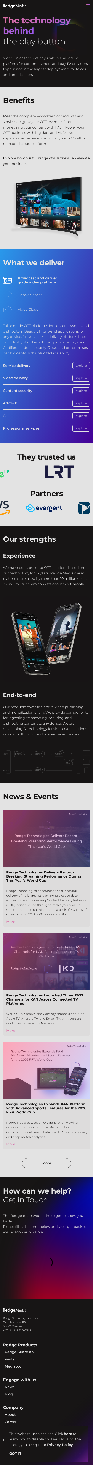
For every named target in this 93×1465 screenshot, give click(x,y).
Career (11, 1422)
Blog (9, 1394)
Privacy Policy (60, 1445)
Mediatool (13, 1366)
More (10, 922)
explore (81, 365)
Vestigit (11, 1359)
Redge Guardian (19, 1352)
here (68, 1434)
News (9, 1387)
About (10, 1415)
